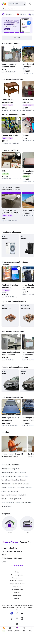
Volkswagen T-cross (7, 472)
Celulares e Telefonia (9, 548)
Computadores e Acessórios (12, 558)
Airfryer (4, 487)
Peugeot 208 (15, 469)
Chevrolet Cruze (6, 484)
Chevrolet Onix (6, 469)
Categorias (8, 14)
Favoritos (23, 14)
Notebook (29, 487)
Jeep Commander (20, 472)
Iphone (15, 484)
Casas (4, 561)
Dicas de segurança (17, 575)
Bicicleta (4, 499)
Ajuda (17, 572)
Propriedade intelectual (17, 584)
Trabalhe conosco (17, 589)
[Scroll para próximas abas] (30, 542)
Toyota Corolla (6, 480)
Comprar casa (19, 502)
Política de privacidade (17, 581)
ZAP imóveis (17, 595)
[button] (17, 4)
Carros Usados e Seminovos (12, 551)
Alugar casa (28, 502)
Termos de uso (17, 578)
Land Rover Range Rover (9, 476)
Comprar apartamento (15, 499)
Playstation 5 (11, 487)
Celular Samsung (23, 484)
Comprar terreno (7, 506)
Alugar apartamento (8, 502)
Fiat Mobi (23, 480)
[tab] (10, 542)
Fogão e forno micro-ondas (10, 491)
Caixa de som (21, 487)
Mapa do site (17, 587)
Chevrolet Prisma (23, 476)
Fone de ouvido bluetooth (9, 495)
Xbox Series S (22, 495)
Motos (4, 555)
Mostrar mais (18, 565)
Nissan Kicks (15, 480)
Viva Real (17, 598)
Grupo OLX (17, 592)
